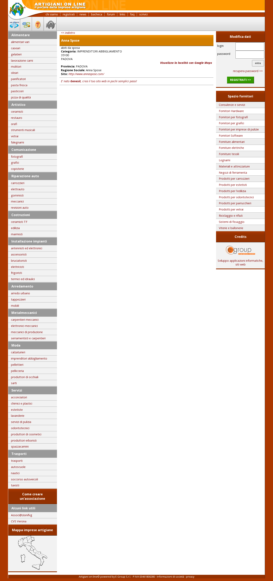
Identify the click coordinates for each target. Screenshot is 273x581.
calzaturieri (18, 352)
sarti (14, 383)
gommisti (17, 195)
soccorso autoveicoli (24, 479)
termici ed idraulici (23, 279)
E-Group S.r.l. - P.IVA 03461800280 (135, 576)
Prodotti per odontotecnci (236, 197)
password (223, 54)
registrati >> (240, 80)
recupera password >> (248, 71)
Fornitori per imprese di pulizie (239, 129)
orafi (14, 124)
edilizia (15, 228)
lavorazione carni (22, 60)
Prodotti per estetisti (233, 185)
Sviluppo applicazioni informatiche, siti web (240, 262)
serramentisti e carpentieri (28, 338)
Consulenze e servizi (232, 105)
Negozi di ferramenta (233, 172)
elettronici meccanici (24, 326)
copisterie (17, 169)
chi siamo (52, 14)
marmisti (17, 234)
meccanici (17, 201)
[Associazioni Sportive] (26, 29)
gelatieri (16, 54)
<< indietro (68, 33)
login (220, 46)
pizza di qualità (21, 97)
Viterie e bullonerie (231, 228)
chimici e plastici (21, 403)
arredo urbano (20, 293)
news (83, 14)
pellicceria (17, 371)
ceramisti (17, 111)
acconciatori (19, 397)
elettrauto (17, 189)
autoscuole (18, 467)
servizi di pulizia (21, 422)
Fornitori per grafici (231, 123)
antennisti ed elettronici (26, 248)
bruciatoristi (19, 260)
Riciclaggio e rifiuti (231, 215)
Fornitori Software (231, 135)
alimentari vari (20, 42)
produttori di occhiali (24, 377)
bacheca (96, 14)
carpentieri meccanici (25, 320)
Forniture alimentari (232, 142)
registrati (69, 14)
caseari (15, 48)
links (122, 14)
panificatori (18, 79)
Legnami (224, 160)
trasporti (17, 461)
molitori (16, 66)
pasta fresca (19, 85)
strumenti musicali (23, 130)
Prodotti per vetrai (231, 209)
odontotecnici (20, 428)
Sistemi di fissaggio (231, 222)
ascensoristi (19, 254)
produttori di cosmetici (26, 434)
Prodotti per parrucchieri (235, 203)
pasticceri (17, 91)
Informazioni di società (170, 576)
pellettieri (17, 365)
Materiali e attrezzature (234, 166)
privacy (190, 576)
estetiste (17, 410)
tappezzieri (18, 299)
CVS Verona (18, 521)
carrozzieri (17, 183)
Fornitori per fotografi (233, 117)
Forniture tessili (229, 154)
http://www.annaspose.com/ (86, 74)
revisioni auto (20, 207)
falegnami (17, 142)
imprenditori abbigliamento (29, 358)
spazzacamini (20, 446)
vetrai (14, 136)
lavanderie (17, 416)
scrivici (143, 14)
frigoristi (16, 273)
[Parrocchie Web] (38, 29)
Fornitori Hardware (231, 111)
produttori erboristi (24, 440)
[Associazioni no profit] (14, 29)
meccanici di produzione (27, 332)
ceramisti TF (19, 222)
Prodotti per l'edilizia (232, 191)
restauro (16, 118)
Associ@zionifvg (21, 515)
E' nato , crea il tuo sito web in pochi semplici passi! (99, 81)
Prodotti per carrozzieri (234, 178)
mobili (15, 306)
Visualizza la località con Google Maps (186, 63)
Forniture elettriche (231, 148)
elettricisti (17, 267)
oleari (14, 73)
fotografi (17, 156)
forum (111, 14)
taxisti (15, 485)
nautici (15, 473)
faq (132, 14)
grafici (15, 162)
